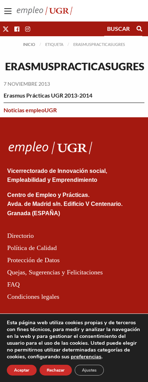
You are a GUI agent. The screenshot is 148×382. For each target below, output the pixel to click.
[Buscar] (139, 29)
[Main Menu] (7, 11)
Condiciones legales (33, 296)
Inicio (29, 44)
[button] (5, 29)
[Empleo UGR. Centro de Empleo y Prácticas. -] (44, 9)
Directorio (20, 235)
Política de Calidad (32, 247)
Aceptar (21, 370)
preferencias (86, 356)
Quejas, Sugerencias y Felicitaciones (55, 272)
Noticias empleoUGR (30, 110)
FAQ (13, 284)
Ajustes (89, 370)
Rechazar (56, 370)
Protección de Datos (33, 260)
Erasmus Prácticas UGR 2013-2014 (48, 95)
